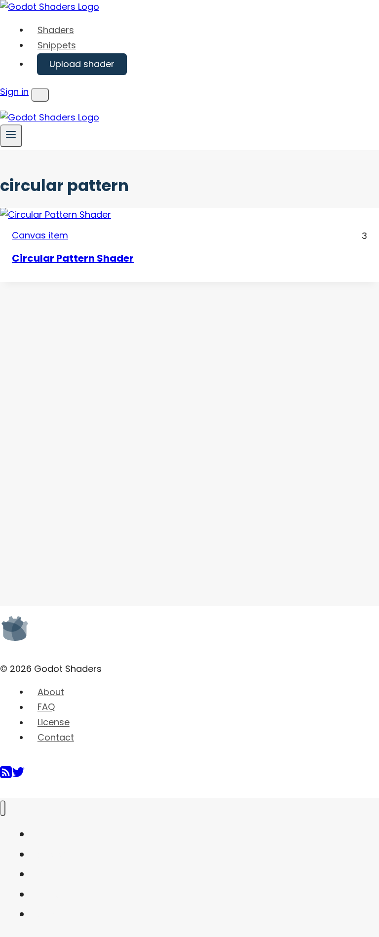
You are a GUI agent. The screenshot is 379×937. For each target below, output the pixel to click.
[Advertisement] (74, 430)
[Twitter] (18, 776)
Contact (56, 737)
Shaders (56, 30)
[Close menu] (2, 808)
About (51, 692)
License (54, 722)
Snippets (57, 45)
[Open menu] (11, 135)
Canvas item (40, 235)
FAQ (46, 707)
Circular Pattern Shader (73, 258)
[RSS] (6, 776)
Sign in (14, 91)
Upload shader (81, 64)
